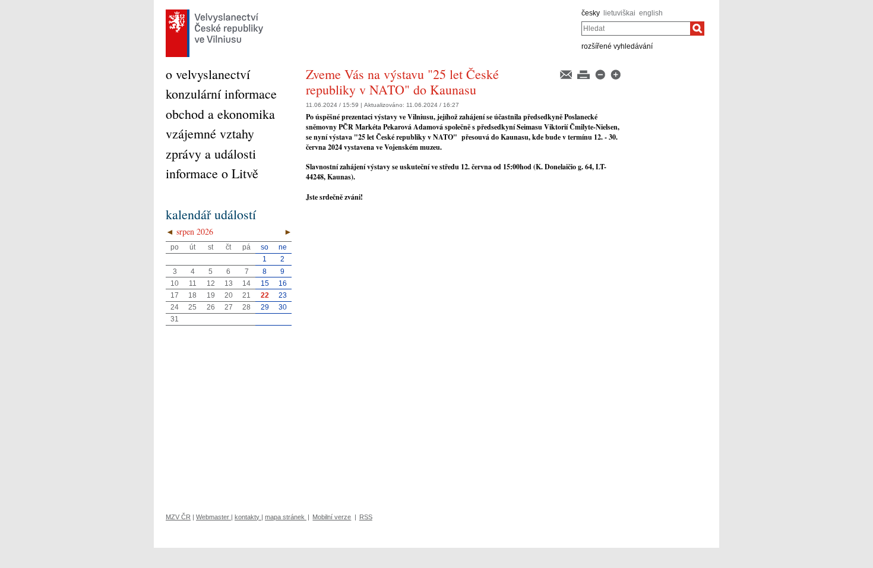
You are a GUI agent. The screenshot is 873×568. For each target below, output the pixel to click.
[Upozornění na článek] (567, 74)
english (651, 13)
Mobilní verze (331, 516)
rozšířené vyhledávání (617, 46)
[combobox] (635, 28)
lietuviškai (619, 13)
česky (590, 13)
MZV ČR (178, 516)
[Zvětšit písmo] (616, 74)
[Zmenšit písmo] (601, 74)
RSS (365, 516)
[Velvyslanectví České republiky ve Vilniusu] (214, 12)
